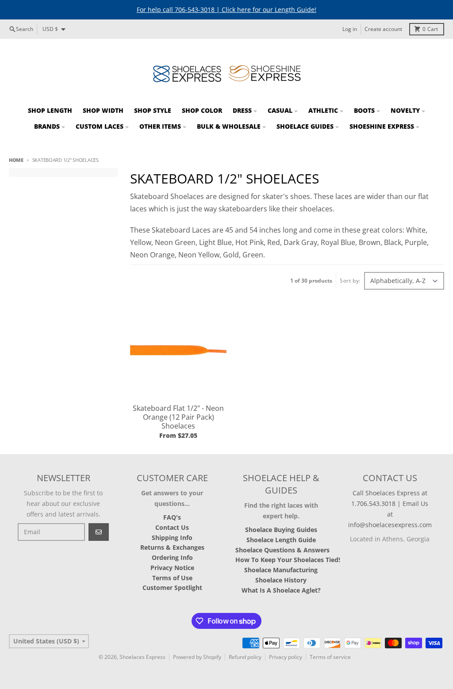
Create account (383, 29)
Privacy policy (285, 657)
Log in (349, 29)
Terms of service (330, 657)
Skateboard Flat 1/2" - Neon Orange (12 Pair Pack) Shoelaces (178, 417)
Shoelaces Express (142, 657)
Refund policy (245, 657)
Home (16, 160)
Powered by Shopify (197, 657)
